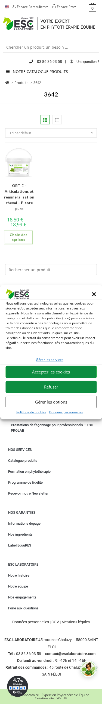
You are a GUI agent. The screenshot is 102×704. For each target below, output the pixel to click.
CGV (55, 622)
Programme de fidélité (25, 482)
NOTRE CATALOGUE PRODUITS (40, 71)
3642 (37, 82)
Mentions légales (75, 622)
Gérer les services (49, 359)
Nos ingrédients (20, 534)
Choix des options (18, 237)
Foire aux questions (23, 608)
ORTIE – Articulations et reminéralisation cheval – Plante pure (19, 197)
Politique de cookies (31, 412)
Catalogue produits (22, 460)
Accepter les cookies (51, 372)
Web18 (62, 698)
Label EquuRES (19, 545)
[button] (94, 294)
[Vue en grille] (45, 119)
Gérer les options (51, 402)
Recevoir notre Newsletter (28, 493)
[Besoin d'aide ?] (88, 669)
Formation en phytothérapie (29, 471)
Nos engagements (22, 597)
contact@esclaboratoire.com (70, 654)
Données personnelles (66, 412)
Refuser (51, 387)
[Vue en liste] (57, 119)
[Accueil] (7, 82)
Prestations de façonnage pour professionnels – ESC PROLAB (52, 428)
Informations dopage (24, 523)
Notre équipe (18, 586)
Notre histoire (18, 575)
